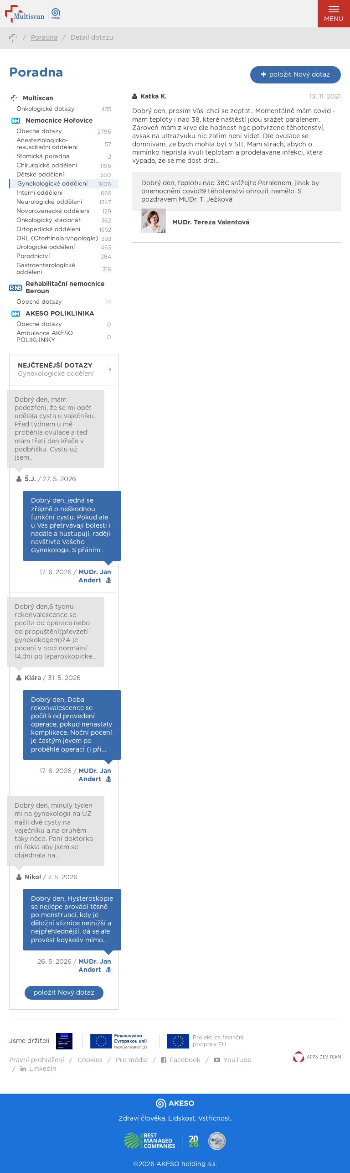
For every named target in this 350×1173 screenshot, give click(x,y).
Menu (334, 19)
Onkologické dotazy (45, 109)
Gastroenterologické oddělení (45, 269)
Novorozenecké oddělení (52, 211)
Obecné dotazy (39, 132)
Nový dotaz (299, 75)
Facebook (185, 1060)
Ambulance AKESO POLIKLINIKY (44, 337)
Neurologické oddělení (49, 202)
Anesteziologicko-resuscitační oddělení (46, 144)
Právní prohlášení (36, 1060)
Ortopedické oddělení (48, 230)
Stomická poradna (43, 157)
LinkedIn (43, 1069)
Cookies (90, 1060)
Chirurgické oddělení (46, 166)
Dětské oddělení (40, 175)
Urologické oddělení (45, 247)
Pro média (132, 1060)
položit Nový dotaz (64, 993)
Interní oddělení (39, 193)
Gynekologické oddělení (52, 184)
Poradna (44, 38)
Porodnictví (33, 257)
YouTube (237, 1060)
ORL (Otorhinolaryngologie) (57, 239)
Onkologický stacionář (48, 220)
